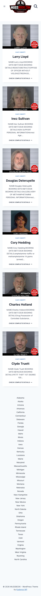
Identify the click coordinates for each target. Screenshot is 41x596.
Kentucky (20, 452)
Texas (20, 534)
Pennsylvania (20, 524)
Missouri (20, 480)
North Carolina (20, 559)
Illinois (20, 437)
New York (21, 506)
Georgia (20, 427)
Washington (20, 549)
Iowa (20, 444)
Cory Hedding (20, 242)
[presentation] (20, 37)
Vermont (20, 541)
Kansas (20, 448)
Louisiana (21, 455)
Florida (20, 423)
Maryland (20, 462)
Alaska (20, 401)
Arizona (20, 405)
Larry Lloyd (20, 56)
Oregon (20, 520)
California (20, 412)
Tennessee (20, 531)
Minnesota (20, 473)
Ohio (20, 513)
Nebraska (20, 488)
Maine (20, 459)
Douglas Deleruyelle (20, 180)
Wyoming (20, 556)
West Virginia (20, 552)
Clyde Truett (20, 363)
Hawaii (20, 430)
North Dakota (20, 509)
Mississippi (20, 477)
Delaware (20, 419)
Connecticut (20, 416)
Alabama (20, 398)
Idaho (20, 434)
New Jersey (21, 498)
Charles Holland (20, 304)
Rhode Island (20, 527)
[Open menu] (4, 6)
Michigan (20, 470)
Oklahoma (20, 516)
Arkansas (20, 409)
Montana (20, 484)
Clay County (20, 52)
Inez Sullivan (20, 118)
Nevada (20, 491)
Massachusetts (20, 466)
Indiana (20, 441)
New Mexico (20, 502)
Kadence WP (21, 589)
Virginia (20, 545)
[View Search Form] (35, 6)
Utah (21, 538)
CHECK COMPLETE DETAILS (20, 78)
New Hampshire (20, 495)
